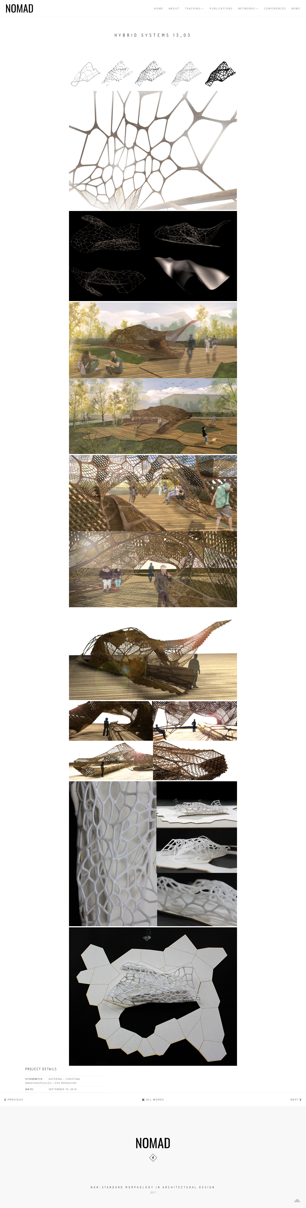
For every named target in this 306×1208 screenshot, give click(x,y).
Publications (221, 8)
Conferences (275, 8)
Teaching (193, 8)
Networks (246, 8)
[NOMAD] (19, 8)
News (295, 8)
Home (158, 8)
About (174, 8)
